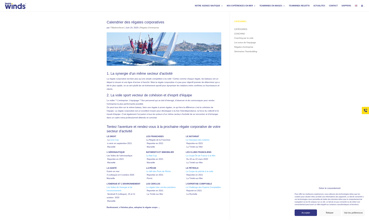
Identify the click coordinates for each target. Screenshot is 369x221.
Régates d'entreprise (149, 27)
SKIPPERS (346, 6)
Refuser (329, 212)
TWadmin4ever (117, 27)
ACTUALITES (319, 6)
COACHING (239, 33)
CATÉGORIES (240, 29)
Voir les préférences (353, 212)
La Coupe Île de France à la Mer (200, 155)
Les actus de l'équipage (245, 42)
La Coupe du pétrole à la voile (199, 171)
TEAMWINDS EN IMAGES (270, 6)
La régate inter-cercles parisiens (161, 187)
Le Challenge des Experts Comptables (203, 187)
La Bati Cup (151, 155)
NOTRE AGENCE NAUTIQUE (207, 6)
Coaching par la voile (243, 38)
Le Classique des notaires (197, 140)
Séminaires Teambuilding (245, 51)
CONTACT (333, 6)
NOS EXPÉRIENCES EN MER (240, 6)
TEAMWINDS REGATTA (299, 6)
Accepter (306, 212)
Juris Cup (114, 140)
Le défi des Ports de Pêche (158, 171)
